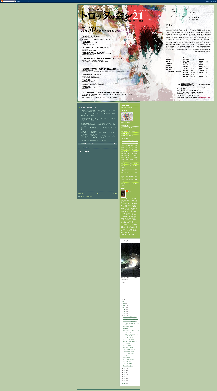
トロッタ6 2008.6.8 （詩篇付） (130, 151)
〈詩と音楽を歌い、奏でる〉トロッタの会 (102, 7)
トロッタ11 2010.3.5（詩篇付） (130, 163)
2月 (125, 378)
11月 (125, 309)
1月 (125, 380)
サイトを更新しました (128, 353)
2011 (123, 305)
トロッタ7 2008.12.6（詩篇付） (130, 153)
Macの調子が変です (128, 326)
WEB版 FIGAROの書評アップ (130, 319)
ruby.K (129, 191)
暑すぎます (126, 355)
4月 (125, 374)
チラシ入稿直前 (127, 345)
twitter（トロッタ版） (127, 133)
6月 (125, 370)
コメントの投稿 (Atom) (86, 196)
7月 (125, 368)
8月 (125, 315)
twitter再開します (127, 328)
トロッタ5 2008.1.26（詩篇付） (130, 149)
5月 (125, 372)
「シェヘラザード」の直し (130, 321)
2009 (123, 383)
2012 (123, 303)
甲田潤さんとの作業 (128, 347)
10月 (125, 311)
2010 (123, 307)
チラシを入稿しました (128, 339)
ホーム (97, 193)
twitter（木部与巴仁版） (128, 135)
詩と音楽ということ (128, 366)
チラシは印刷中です (128, 337)
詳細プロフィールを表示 (128, 234)
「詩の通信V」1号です (129, 349)
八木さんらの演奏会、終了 (130, 317)
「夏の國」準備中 (127, 364)
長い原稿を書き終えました (130, 361)
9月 (125, 313)
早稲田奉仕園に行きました (130, 358)
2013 (123, 301)
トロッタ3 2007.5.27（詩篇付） (130, 145)
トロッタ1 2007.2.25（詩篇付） (130, 141)
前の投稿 (115, 193)
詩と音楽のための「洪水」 (128, 131)
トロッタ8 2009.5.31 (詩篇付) (129, 155)
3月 (125, 376)
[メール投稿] (114, 143)
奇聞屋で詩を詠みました (129, 351)
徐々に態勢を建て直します (130, 360)
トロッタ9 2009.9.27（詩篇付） (130, 157)
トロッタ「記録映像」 (127, 107)
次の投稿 (80, 193)
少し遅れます (126, 343)
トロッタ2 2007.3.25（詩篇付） (130, 143)
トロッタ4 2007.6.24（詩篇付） (130, 147)
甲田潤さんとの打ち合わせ (130, 341)
